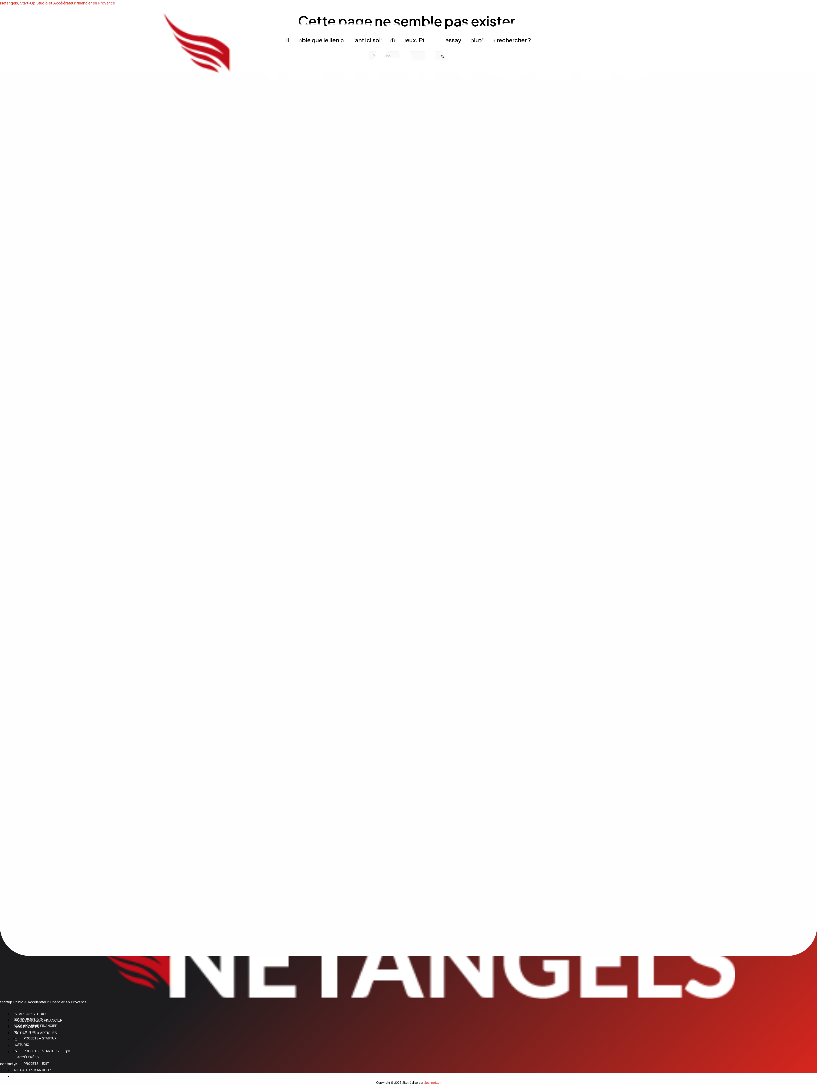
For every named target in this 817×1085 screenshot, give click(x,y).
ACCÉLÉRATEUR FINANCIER (35, 1026)
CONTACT (21, 1076)
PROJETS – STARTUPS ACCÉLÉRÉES (38, 1054)
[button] (408, 548)
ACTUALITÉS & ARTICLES (33, 1070)
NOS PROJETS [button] (25, 1032)
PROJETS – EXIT (36, 1063)
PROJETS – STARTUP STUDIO (37, 1041)
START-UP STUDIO (28, 1019)
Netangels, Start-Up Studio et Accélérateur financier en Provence (57, 3)
